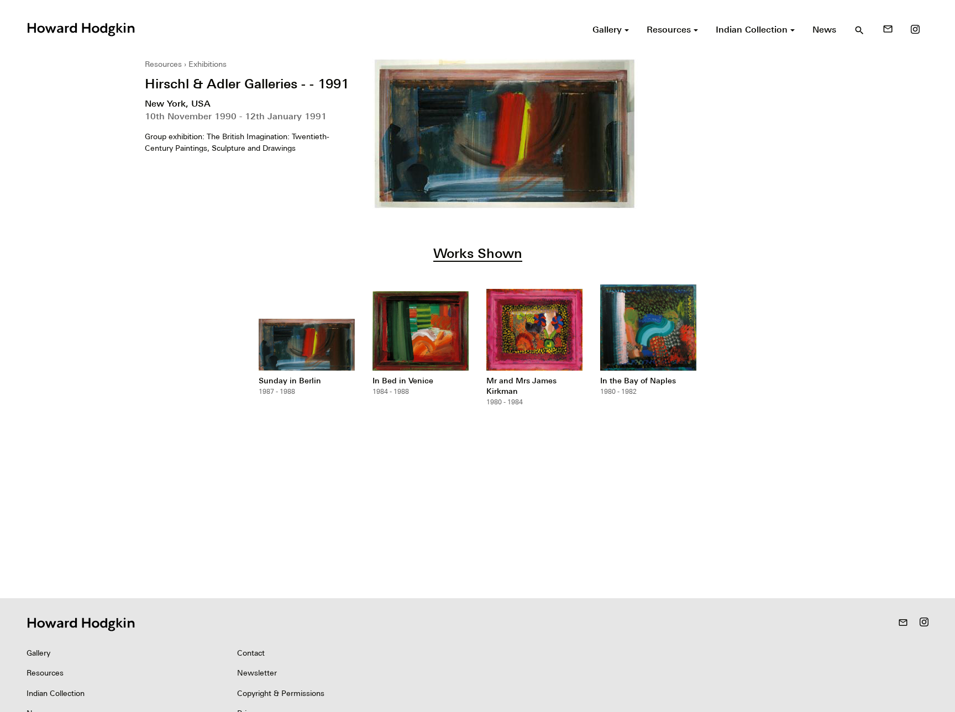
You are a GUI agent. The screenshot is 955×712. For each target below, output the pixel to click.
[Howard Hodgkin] (80, 28)
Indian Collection (56, 693)
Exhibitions (207, 64)
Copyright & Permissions (280, 693)
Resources (163, 64)
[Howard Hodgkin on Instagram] (915, 29)
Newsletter (257, 672)
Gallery (38, 652)
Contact (251, 652)
